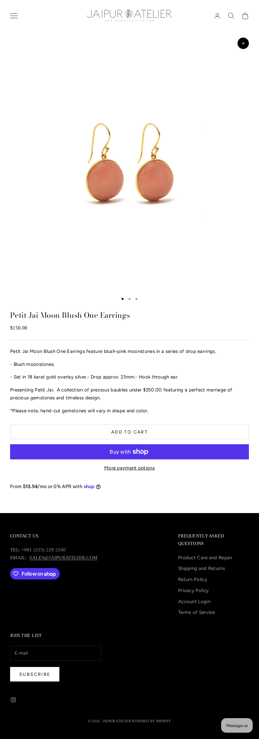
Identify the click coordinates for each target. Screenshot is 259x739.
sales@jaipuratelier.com (63, 557)
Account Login (194, 601)
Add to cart (129, 432)
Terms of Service (196, 612)
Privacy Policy (193, 590)
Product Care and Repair (205, 557)
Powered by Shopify (151, 721)
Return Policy (192, 579)
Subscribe (34, 674)
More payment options (129, 468)
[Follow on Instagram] (13, 700)
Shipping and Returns (201, 568)
